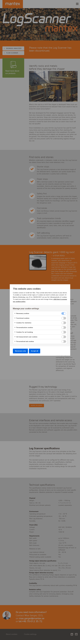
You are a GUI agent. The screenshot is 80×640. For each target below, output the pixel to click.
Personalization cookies (24, 327)
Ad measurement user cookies (26, 337)
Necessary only (20, 351)
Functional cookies (22, 318)
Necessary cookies (22, 313)
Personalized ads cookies (25, 341)
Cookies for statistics (23, 323)
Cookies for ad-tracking (24, 332)
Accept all (34, 351)
